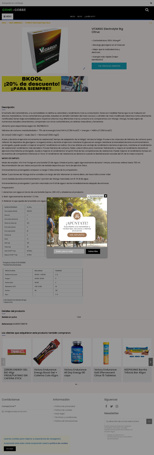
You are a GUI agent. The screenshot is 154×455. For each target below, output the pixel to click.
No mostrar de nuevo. (96, 196)
